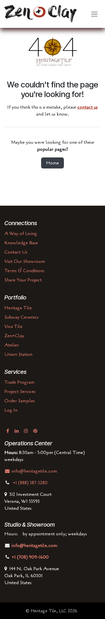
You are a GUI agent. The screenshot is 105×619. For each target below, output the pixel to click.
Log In (11, 410)
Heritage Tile (18, 308)
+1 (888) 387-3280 (31, 483)
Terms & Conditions (24, 271)
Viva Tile (13, 326)
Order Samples (19, 401)
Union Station (18, 354)
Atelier (11, 345)
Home (52, 163)
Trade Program (19, 382)
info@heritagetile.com (33, 471)
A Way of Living (20, 233)
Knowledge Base (21, 243)
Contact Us (15, 252)
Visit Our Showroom (24, 261)
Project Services (20, 391)
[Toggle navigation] (94, 14)
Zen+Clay (14, 336)
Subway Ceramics (21, 317)
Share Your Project (23, 280)
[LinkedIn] (16, 430)
